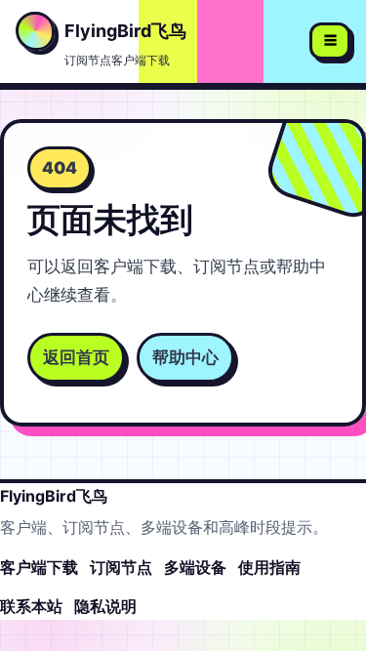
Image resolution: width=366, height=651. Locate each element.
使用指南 (269, 567)
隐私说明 (105, 606)
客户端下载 (39, 567)
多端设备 (195, 567)
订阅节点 (121, 567)
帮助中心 (185, 357)
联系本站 (31, 606)
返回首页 (76, 357)
